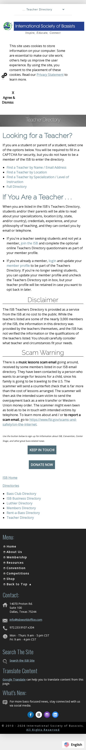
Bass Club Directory (21, 493)
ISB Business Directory (24, 498)
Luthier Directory (19, 503)
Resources (15, 562)
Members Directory (21, 508)
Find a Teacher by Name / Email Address (36, 167)
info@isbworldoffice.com (26, 620)
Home (11, 546)
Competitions (18, 573)
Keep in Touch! (42, 450)
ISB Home (10, 477)
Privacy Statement (50, 74)
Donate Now (42, 464)
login (52, 261)
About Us (14, 552)
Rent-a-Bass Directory (23, 513)
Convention (16, 568)
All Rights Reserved (43, 729)
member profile (18, 265)
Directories (11, 485)
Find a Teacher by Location (27, 172)
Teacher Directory (20, 517)
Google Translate (14, 679)
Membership (17, 557)
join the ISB (29, 243)
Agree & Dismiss (8, 97)
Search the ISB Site (22, 660)
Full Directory (17, 186)
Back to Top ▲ (19, 584)
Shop (11, 579)
